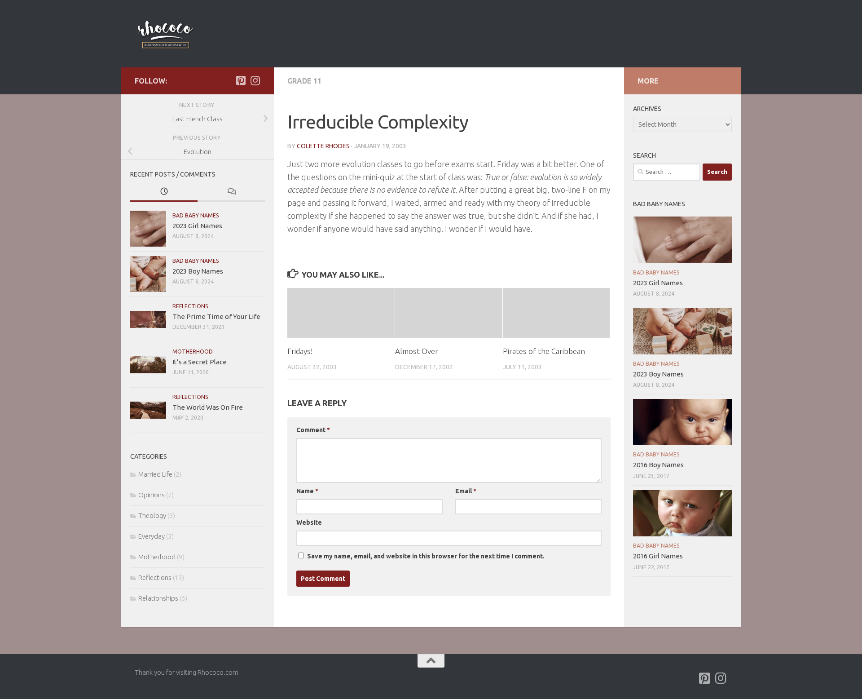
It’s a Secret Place (199, 362)
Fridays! (299, 351)
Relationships (158, 598)
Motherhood (192, 351)
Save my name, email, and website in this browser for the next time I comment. (426, 556)
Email (465, 491)
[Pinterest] (240, 80)
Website (309, 522)
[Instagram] (255, 80)
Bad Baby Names (195, 215)
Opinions (151, 495)
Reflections (190, 306)
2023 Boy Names (197, 271)
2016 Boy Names (658, 465)
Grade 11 (304, 81)
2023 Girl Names (197, 226)
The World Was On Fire (207, 407)
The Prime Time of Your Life (216, 316)
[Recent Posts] (164, 192)
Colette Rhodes (323, 146)
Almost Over (416, 351)
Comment (313, 430)
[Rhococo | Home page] (165, 33)
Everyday (151, 536)
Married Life (155, 474)
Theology (152, 515)
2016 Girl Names (658, 556)
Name (307, 491)
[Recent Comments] (231, 192)
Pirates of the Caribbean (544, 351)
